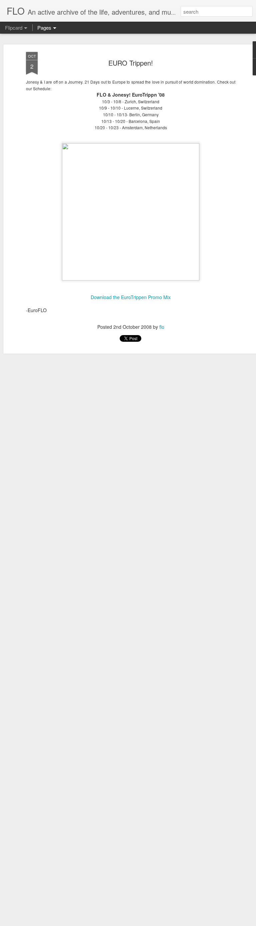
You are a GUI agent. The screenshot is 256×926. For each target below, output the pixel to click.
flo (161, 326)
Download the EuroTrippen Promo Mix (131, 297)
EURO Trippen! (130, 63)
